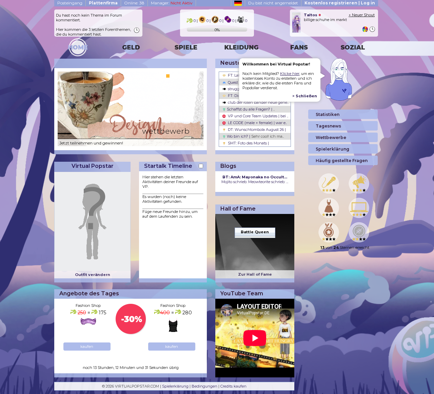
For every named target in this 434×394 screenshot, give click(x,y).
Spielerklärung (175, 386)
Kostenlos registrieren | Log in (339, 2)
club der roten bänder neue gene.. (258, 102)
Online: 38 (134, 2)
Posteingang (69, 2)
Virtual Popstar (93, 166)
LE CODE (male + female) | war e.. (257, 122)
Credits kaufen (233, 386)
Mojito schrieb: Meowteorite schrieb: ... (254, 179)
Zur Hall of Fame (255, 274)
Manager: (172, 2)
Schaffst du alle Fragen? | (250, 109)
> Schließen (304, 96)
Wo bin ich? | (255, 136)
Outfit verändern (92, 274)
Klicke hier (289, 73)
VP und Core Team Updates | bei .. (257, 116)
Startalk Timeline (168, 166)
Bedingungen (204, 386)
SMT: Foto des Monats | (248, 143)
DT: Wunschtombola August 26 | (256, 129)
